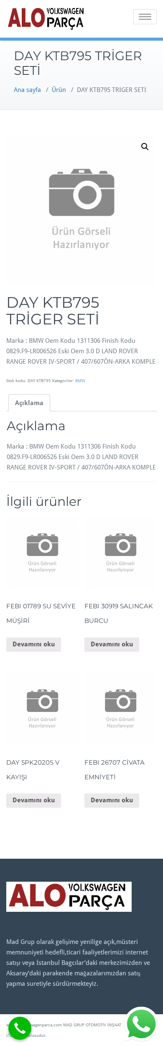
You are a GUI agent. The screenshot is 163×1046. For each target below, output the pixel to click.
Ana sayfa (27, 90)
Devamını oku (34, 644)
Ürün (59, 90)
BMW (80, 380)
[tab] (29, 402)
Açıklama (29, 403)
